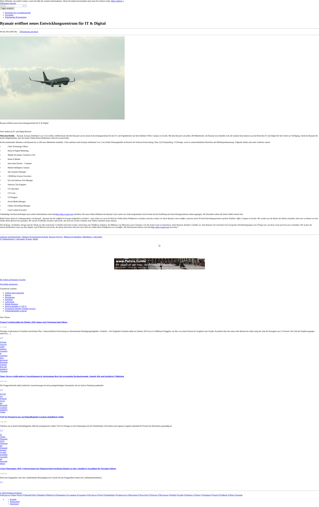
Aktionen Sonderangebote (10, 237)
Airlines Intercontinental (14, 293)
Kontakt (13, 499)
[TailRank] (222, 495)
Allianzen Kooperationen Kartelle (34, 237)
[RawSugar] (163, 495)
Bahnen (8, 295)
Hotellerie (9, 300)
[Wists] (231, 495)
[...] (1, 338)
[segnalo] (238, 495)
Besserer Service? (56, 237)
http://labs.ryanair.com (64, 214)
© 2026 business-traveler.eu (11, 493)
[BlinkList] (50, 495)
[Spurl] (214, 495)
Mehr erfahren (116, 1)
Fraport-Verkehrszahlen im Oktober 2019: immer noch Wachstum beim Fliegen (33, 322)
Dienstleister (10, 297)
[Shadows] (188, 495)
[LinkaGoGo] (121, 495)
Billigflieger (87, 237)
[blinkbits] (40, 495)
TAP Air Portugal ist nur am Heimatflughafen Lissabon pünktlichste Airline (32, 417)
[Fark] (100, 495)
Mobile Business (11, 304)
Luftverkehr (97, 237)
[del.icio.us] (5, 495)
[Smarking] (206, 495)
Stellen (35, 239)
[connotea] (81, 495)
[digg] (13, 495)
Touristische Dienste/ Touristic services (20, 309)
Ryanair (29, 239)
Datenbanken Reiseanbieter (16, 17)
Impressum (14, 504)
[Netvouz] (153, 495)
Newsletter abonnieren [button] (9, 284)
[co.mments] (71, 495)
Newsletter (9, 15)
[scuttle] (179, 495)
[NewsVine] (143, 495)
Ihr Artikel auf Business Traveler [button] (13, 280)
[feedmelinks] (109, 495)
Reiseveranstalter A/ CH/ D (16, 306)
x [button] (123, 1)
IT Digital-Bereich (7, 239)
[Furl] (19, 495)
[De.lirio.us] (91, 495)
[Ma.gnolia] (132, 495)
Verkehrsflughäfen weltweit (16, 311)
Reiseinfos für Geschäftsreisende (18, 13)
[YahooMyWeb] (29, 495)
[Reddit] (172, 495)
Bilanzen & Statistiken (72, 237)
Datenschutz (15, 502)
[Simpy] (197, 495)
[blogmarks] (60, 495)
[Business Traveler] (8, 3)
